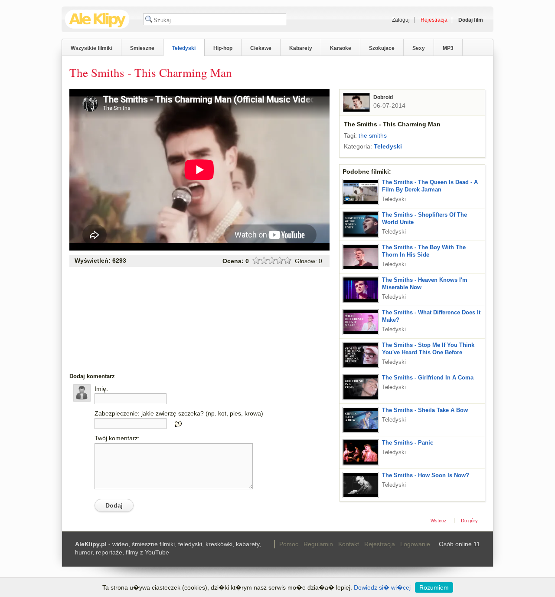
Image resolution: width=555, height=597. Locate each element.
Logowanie (415, 544)
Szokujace (382, 48)
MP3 (448, 48)
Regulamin (318, 544)
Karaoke (340, 48)
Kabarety (300, 48)
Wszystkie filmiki (91, 48)
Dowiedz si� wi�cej (382, 587)
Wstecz (439, 520)
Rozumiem (434, 587)
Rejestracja (379, 544)
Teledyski (184, 48)
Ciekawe (260, 48)
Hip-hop (222, 48)
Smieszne (142, 48)
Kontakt (348, 544)
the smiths (373, 135)
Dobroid (383, 97)
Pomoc (288, 544)
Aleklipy (97, 19)
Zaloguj (401, 20)
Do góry (469, 520)
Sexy (418, 48)
